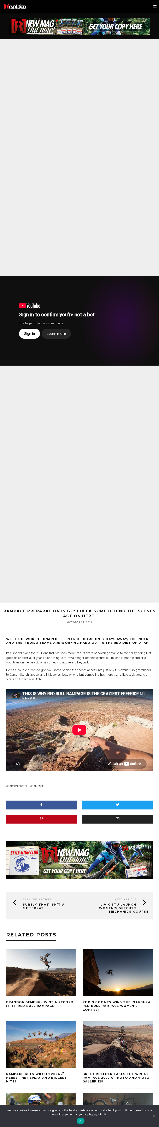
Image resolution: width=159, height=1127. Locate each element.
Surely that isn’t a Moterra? (44, 906)
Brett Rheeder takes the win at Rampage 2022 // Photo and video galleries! (116, 1077)
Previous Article (37, 899)
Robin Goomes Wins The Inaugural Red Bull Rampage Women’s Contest (118, 1005)
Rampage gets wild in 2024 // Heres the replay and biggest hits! (36, 1077)
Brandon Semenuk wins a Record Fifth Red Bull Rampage (40, 1004)
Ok (80, 1120)
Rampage (38, 786)
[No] (154, 1116)
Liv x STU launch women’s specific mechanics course (124, 908)
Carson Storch (18, 786)
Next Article (125, 899)
